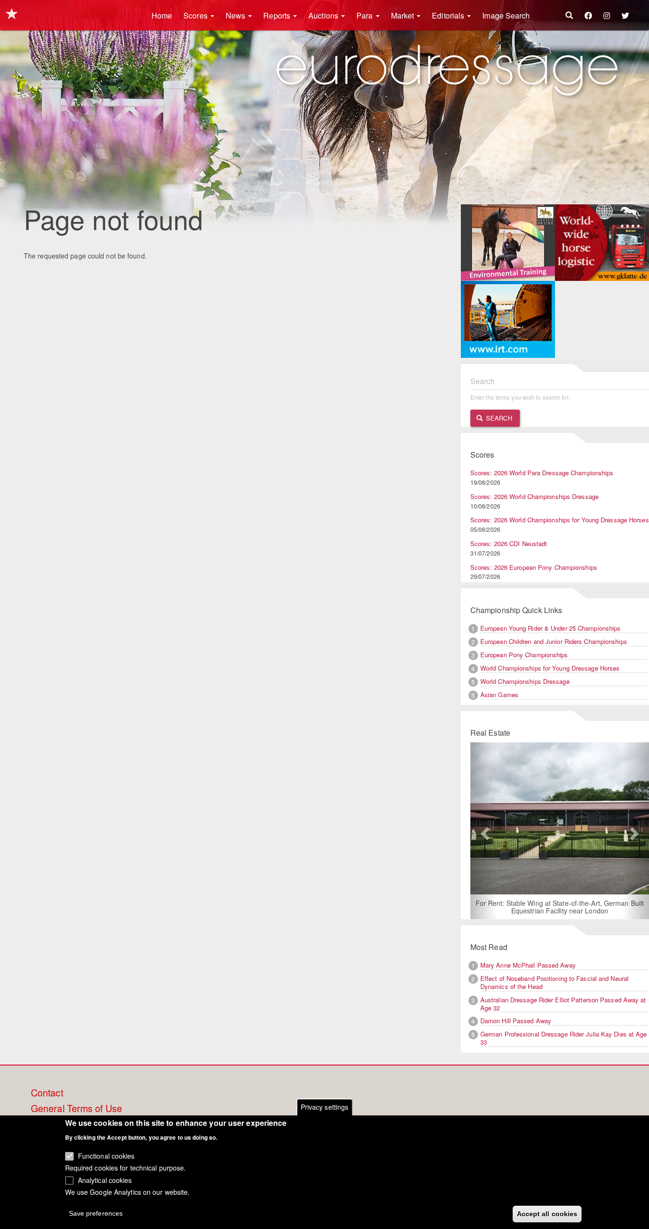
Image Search (506, 15)
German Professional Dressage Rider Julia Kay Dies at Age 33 (563, 1038)
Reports (277, 15)
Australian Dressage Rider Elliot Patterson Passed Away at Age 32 (563, 1003)
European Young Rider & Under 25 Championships (550, 628)
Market (403, 15)
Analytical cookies (105, 1179)
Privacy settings (325, 1107)
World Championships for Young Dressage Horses (550, 667)
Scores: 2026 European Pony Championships (533, 567)
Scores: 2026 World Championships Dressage (534, 496)
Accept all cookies (547, 1213)
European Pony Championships (524, 654)
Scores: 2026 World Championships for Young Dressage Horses (559, 519)
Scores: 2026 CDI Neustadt (508, 543)
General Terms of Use (76, 1109)
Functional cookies (106, 1155)
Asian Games (499, 694)
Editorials (449, 15)
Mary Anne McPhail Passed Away (528, 965)
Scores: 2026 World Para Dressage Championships (542, 472)
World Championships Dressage (525, 681)
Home (162, 15)
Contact (47, 1093)
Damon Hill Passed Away (515, 1020)
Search (498, 417)
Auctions (324, 15)
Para (365, 15)
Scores (196, 15)
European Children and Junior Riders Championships (553, 641)
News (237, 15)
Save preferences (96, 1213)
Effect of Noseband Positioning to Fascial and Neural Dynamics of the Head (554, 982)
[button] (483, 830)
